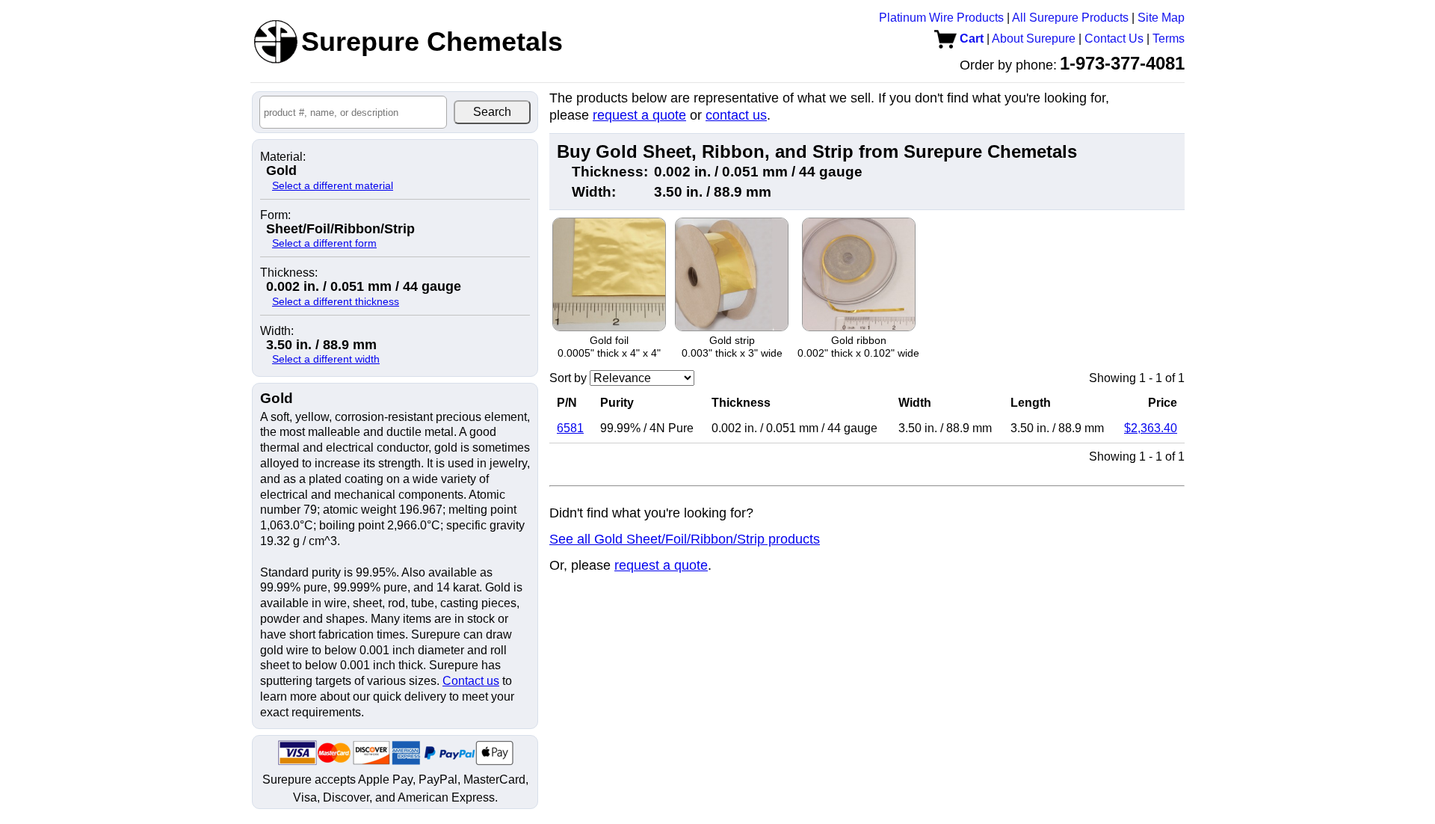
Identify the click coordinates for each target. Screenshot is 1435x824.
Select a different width (326, 359)
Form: (275, 215)
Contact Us (1114, 38)
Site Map (1161, 17)
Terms (1168, 38)
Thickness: (289, 273)
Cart (970, 38)
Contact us (470, 680)
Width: (277, 331)
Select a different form (324, 243)
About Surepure (1034, 38)
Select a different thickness (335, 301)
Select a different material (332, 185)
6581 (570, 428)
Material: (283, 157)
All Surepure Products (1070, 17)
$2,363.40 (1150, 428)
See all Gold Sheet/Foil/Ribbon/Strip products (684, 539)
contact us (736, 115)
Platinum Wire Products (941, 17)
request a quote (639, 115)
